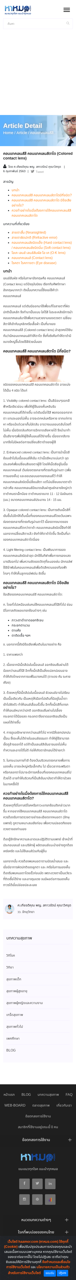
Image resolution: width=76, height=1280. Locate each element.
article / (22, 133)
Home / (9, 133)
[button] (66, 9)
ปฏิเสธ (62, 1273)
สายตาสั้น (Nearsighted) (29, 232)
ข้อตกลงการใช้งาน (38, 1116)
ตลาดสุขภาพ (41, 1105)
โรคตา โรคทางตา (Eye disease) (34, 263)
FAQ (69, 1094)
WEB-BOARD (15, 1105)
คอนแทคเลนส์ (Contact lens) (32, 258)
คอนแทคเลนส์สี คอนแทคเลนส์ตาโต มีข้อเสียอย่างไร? (41, 203)
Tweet (40, 172)
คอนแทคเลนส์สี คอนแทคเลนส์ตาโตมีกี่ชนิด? (42, 195)
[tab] (38, 1141)
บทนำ (15, 190)
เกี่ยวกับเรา (64, 1105)
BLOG (26, 1094)
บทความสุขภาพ (48, 1094)
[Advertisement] (38, 75)
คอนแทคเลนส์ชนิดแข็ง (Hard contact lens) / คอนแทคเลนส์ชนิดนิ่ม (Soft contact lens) (42, 245)
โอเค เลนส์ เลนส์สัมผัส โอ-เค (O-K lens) (38, 253)
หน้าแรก (9, 1094)
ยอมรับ (50, 1273)
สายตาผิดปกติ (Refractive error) (34, 237)
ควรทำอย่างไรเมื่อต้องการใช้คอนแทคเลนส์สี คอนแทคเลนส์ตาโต (41, 213)
